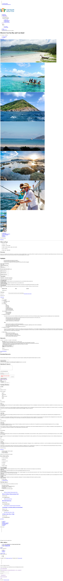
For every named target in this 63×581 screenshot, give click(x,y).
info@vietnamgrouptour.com (6, 4)
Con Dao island (4, 36)
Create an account (6, 579)
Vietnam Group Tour (9, 558)
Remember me (3, 575)
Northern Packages (7, 20)
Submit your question (3, 378)
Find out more (20, 558)
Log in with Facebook (3, 568)
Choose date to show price (27, 293)
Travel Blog (6, 26)
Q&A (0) (3, 235)
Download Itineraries (3, 351)
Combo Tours (6, 19)
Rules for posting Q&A (3, 379)
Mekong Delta (4, 15)
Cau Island (3, 37)
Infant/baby (2, 274)
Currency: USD (2, 553)
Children (1, 272)
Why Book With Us (5, 523)
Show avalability (3, 276)
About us (3, 525)
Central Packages (6, 21)
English (1, 547)
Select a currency (2, 554)
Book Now (2, 239)
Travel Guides (6, 27)
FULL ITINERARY (5, 234)
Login (1, 578)
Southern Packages (7, 22)
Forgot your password (3, 576)
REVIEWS (4, 236)
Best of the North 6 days (6, 500)
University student (3, 269)
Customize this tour (5, 480)
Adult (1, 267)
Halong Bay (4, 14)
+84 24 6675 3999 (5, 3)
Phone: (6, 545)
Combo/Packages (4, 16)
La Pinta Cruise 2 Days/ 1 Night (8, 514)
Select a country (2, 548)
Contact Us (3, 521)
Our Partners (4, 524)
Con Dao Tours (4, 29)
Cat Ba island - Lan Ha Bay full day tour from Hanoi (12, 507)
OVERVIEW (4, 233)
